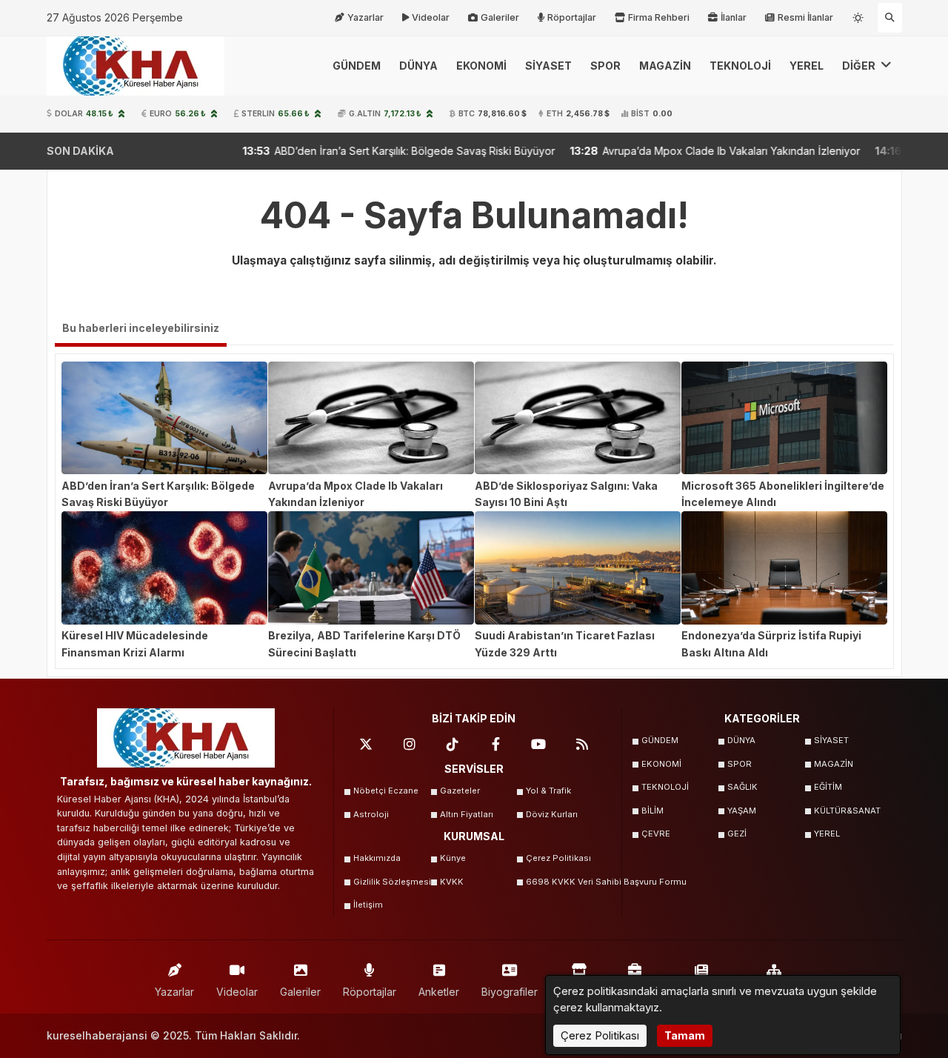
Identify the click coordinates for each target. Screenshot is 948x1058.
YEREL (807, 65)
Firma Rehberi (659, 17)
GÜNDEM (357, 65)
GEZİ (737, 833)
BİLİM (652, 810)
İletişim (368, 904)
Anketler (438, 991)
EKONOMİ (481, 65)
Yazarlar (365, 17)
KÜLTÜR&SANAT (847, 810)
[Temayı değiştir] (859, 15)
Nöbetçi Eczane (385, 790)
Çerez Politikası (558, 858)
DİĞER (860, 65)
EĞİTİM (828, 787)
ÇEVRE (655, 833)
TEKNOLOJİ (740, 65)
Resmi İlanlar (805, 17)
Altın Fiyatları (466, 814)
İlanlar (734, 17)
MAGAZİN (665, 65)
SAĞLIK (742, 787)
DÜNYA (418, 65)
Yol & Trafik (548, 790)
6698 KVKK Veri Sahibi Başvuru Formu (564, 881)
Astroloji (371, 814)
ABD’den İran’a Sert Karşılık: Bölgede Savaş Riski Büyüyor (349, 150)
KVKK (452, 881)
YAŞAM (741, 810)
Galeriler (500, 17)
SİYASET (548, 65)
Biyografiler (509, 991)
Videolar (431, 17)
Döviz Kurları (552, 814)
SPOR (605, 65)
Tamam (684, 1035)
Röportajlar (571, 17)
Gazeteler (460, 790)
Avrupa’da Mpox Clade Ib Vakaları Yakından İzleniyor (665, 150)
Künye (453, 858)
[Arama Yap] (890, 18)
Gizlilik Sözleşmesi (391, 881)
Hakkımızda (377, 858)
